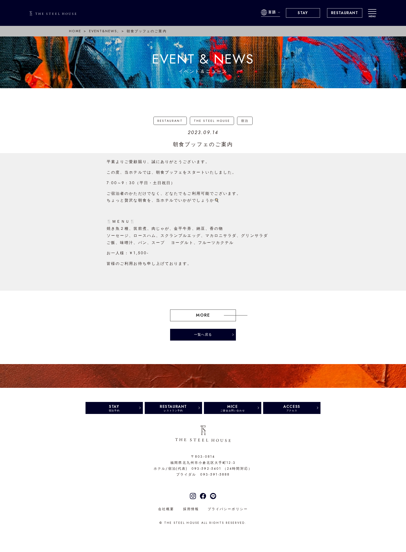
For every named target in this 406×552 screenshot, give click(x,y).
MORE (203, 315)
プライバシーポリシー (228, 509)
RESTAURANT (344, 13)
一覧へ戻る (203, 334)
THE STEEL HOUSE (212, 121)
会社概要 (166, 509)
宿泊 (245, 121)
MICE (232, 408)
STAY (303, 13)
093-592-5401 (206, 468)
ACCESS (291, 408)
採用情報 (191, 509)
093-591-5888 (215, 474)
